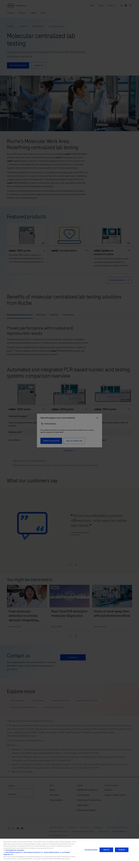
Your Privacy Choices (91, 850)
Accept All (122, 850)
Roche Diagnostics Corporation (15, 850)
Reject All (106, 850)
